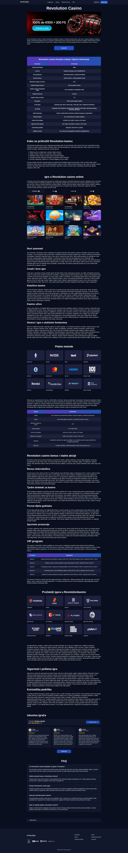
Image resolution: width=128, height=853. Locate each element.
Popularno (35, 191)
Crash (72, 191)
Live (54, 191)
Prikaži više (64, 751)
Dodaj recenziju (92, 722)
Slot (91, 191)
